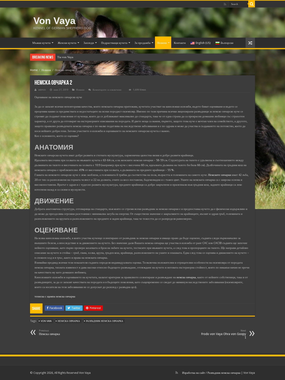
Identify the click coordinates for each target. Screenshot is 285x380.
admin (42, 89)
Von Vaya (54, 20)
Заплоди (88, 43)
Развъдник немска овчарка (224, 372)
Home (34, 70)
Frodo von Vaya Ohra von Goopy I (223, 334)
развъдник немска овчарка (104, 321)
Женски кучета (67, 43)
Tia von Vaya (65, 57)
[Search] (251, 4)
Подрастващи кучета (114, 43)
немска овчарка (186, 277)
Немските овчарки (219, 175)
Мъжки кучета (41, 43)
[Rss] (225, 4)
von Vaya (46, 321)
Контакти (180, 43)
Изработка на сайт (193, 372)
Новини (162, 43)
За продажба (142, 43)
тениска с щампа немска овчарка (55, 296)
